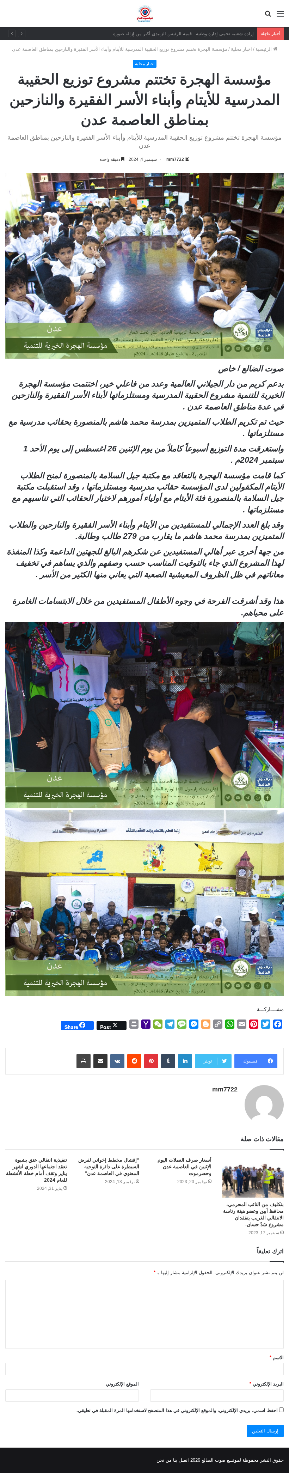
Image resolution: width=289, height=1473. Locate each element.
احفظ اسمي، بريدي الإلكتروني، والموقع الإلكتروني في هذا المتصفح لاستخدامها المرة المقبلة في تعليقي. (177, 1410)
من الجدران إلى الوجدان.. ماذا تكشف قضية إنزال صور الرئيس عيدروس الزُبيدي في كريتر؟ (166, 33)
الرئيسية (264, 49)
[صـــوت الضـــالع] (144, 13)
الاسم (277, 1357)
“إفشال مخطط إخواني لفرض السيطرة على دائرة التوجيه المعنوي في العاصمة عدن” (108, 1166)
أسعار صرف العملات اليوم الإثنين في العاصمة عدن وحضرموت (184, 1166)
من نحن (164, 1460)
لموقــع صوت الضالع (220, 1460)
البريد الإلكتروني (267, 1384)
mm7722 (175, 159)
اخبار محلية (241, 49)
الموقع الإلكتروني (122, 1384)
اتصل (184, 1460)
